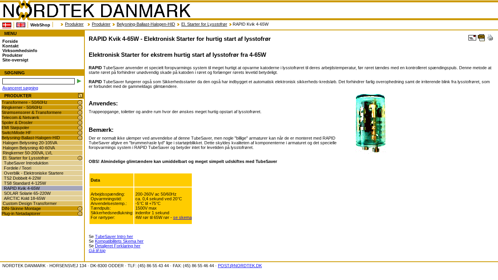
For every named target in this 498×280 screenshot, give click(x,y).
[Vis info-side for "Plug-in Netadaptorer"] (80, 214)
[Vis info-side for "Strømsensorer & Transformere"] (80, 112)
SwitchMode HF (17, 132)
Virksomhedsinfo (19, 50)
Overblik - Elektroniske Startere (33, 173)
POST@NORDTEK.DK (240, 265)
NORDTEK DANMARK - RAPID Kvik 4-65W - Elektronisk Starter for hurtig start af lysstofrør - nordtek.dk (96, 10)
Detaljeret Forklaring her (117, 245)
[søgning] (79, 81)
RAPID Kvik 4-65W (22, 188)
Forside (10, 41)
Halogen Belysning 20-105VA (30, 142)
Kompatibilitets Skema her (119, 241)
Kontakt (10, 46)
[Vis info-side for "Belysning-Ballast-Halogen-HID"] (80, 138)
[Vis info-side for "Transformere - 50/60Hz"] (80, 102)
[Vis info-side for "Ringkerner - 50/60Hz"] (80, 107)
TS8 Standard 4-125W (25, 183)
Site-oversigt (15, 60)
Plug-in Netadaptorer (21, 213)
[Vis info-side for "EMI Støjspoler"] (80, 128)
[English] (20, 25)
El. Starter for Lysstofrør (204, 24)
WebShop (40, 25)
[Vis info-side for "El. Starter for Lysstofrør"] (80, 158)
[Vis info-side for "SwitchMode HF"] (80, 133)
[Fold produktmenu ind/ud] (80, 95)
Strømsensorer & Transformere (31, 112)
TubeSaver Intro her (114, 236)
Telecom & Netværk (20, 117)
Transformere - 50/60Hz (24, 102)
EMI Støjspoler (15, 127)
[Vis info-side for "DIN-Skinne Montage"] (80, 208)
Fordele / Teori (17, 168)
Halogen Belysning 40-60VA (29, 147)
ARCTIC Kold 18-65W (24, 198)
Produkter (74, 24)
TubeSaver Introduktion (26, 163)
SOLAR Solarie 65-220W (27, 193)
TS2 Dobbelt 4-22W (22, 178)
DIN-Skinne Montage (21, 208)
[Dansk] (6, 25)
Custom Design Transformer (30, 203)
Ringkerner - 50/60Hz (22, 107)
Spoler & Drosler (17, 122)
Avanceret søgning (20, 88)
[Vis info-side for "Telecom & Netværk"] (80, 118)
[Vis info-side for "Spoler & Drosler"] (80, 123)
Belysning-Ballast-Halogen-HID (146, 24)
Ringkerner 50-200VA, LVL (28, 152)
